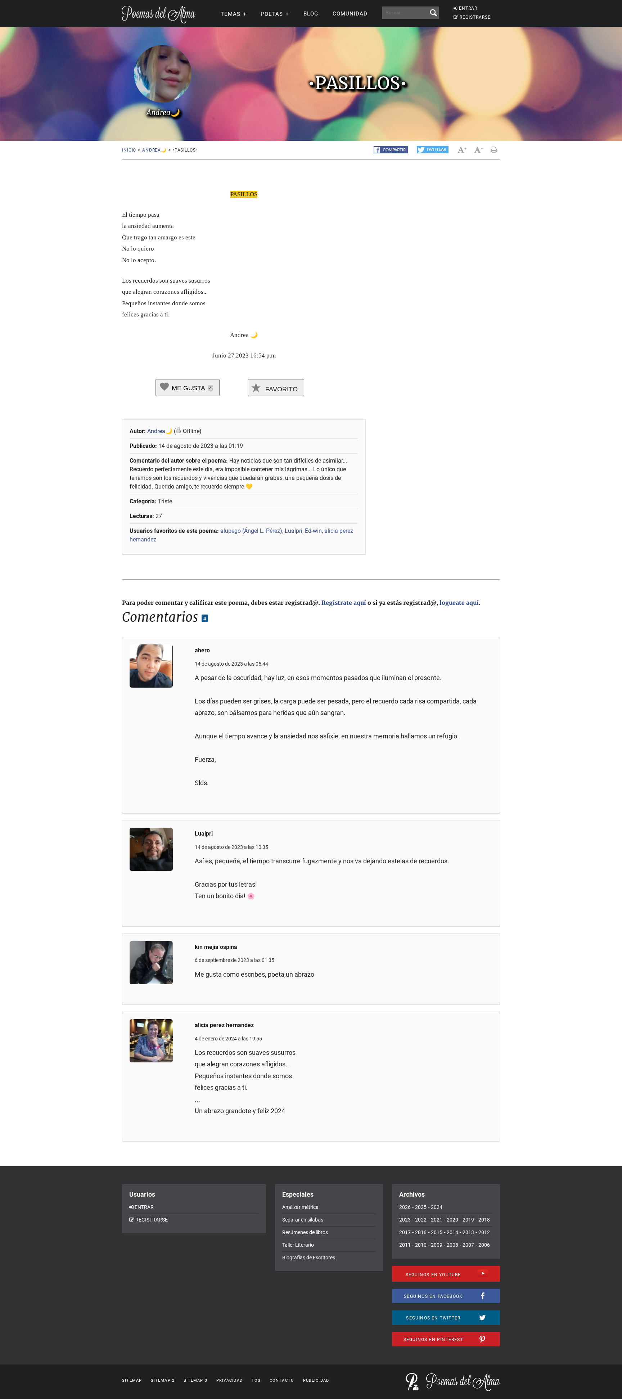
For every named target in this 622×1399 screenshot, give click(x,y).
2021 (436, 1219)
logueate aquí (459, 602)
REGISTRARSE (475, 17)
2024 (436, 1207)
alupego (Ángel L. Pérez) (251, 530)
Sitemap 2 (163, 1380)
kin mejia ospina (216, 947)
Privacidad (229, 1380)
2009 (436, 1244)
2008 (452, 1244)
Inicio (129, 150)
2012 (484, 1232)
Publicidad (316, 1380)
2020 (452, 1219)
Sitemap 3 (195, 1380)
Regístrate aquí (343, 602)
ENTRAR (468, 8)
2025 (421, 1207)
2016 (421, 1232)
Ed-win (313, 530)
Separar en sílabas (302, 1219)
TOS (256, 1380)
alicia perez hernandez (224, 1025)
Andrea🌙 (154, 150)
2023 (405, 1219)
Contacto (282, 1380)
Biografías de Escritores (308, 1257)
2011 (405, 1244)
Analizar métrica (300, 1207)
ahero (202, 650)
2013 (468, 1232)
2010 (421, 1244)
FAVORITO (280, 389)
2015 (436, 1232)
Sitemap (132, 1380)
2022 (421, 1219)
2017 (405, 1232)
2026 (405, 1207)
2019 (468, 1219)
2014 (452, 1232)
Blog (310, 13)
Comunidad (350, 13)
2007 (468, 1244)
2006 (484, 1244)
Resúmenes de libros (305, 1232)
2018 (484, 1219)
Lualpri (293, 530)
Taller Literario (298, 1244)
